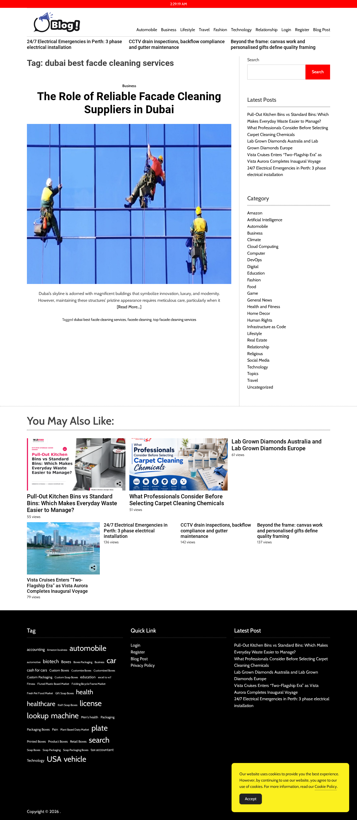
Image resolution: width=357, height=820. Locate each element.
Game (252, 293)
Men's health (89, 717)
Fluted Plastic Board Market (53, 684)
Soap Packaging (52, 750)
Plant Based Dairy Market (74, 729)
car (111, 660)
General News (259, 300)
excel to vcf (104, 677)
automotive (34, 662)
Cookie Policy (326, 786)
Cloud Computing (262, 246)
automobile (88, 648)
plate (99, 727)
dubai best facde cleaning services (100, 319)
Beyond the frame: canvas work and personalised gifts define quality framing (273, 44)
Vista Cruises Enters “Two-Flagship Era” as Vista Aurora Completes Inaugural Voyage (57, 585)
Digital (252, 266)
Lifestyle (187, 29)
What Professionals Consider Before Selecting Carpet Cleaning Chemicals (176, 499)
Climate (254, 239)
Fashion (220, 29)
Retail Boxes (78, 741)
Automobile (146, 29)
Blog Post (321, 29)
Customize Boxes (81, 670)
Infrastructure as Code (266, 326)
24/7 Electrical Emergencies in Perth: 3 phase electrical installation (136, 530)
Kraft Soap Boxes (67, 705)
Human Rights (259, 320)
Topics (252, 373)
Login (286, 29)
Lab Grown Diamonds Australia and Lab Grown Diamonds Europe (276, 445)
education (88, 677)
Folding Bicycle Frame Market (89, 684)
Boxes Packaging (82, 662)
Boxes (66, 661)
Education (256, 273)
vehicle (75, 759)
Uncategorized (260, 387)
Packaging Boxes (38, 729)
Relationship (267, 29)
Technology (241, 29)
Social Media (258, 360)
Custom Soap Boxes (66, 677)
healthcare (41, 704)
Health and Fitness (263, 306)
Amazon (254, 212)
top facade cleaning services (174, 319)
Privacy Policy (143, 665)
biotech (51, 661)
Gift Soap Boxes (64, 693)
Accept (250, 798)
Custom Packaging (39, 677)
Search (253, 59)
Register (302, 29)
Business (168, 29)
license (91, 703)
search (99, 739)
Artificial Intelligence (264, 219)
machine (65, 715)
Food (251, 286)
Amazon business (57, 650)
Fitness (31, 684)
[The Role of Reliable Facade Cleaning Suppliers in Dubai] (129, 204)
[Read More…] (129, 306)
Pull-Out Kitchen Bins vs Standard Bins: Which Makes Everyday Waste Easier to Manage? (72, 503)
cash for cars (37, 670)
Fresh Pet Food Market (40, 693)
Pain (55, 729)
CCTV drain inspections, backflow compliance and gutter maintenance (177, 44)
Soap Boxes (33, 750)
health (84, 692)
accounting (36, 649)
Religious (255, 353)
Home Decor (258, 313)
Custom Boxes (59, 670)
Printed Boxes (36, 741)
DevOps (254, 259)
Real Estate (257, 340)
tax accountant (102, 750)
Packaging (107, 717)
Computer (256, 253)
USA (54, 759)
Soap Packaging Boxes (75, 750)
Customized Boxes (104, 670)
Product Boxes (58, 741)
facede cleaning (140, 319)
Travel (204, 29)
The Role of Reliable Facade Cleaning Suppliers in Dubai (129, 103)
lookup (38, 715)
